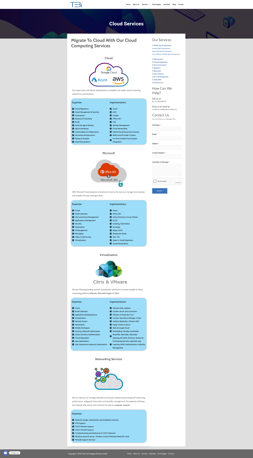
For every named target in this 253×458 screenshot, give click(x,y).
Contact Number (159, 153)
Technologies (156, 4)
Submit (160, 191)
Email (154, 134)
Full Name (156, 125)
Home (128, 4)
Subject (155, 143)
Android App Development (161, 48)
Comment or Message (160, 162)
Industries (166, 4)
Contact (181, 4)
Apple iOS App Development (162, 51)
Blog (174, 4)
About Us (136, 4)
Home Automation (160, 65)
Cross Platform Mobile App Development (166, 54)
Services (144, 4)
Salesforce (157, 68)
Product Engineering (160, 62)
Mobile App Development (162, 45)
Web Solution (158, 59)
